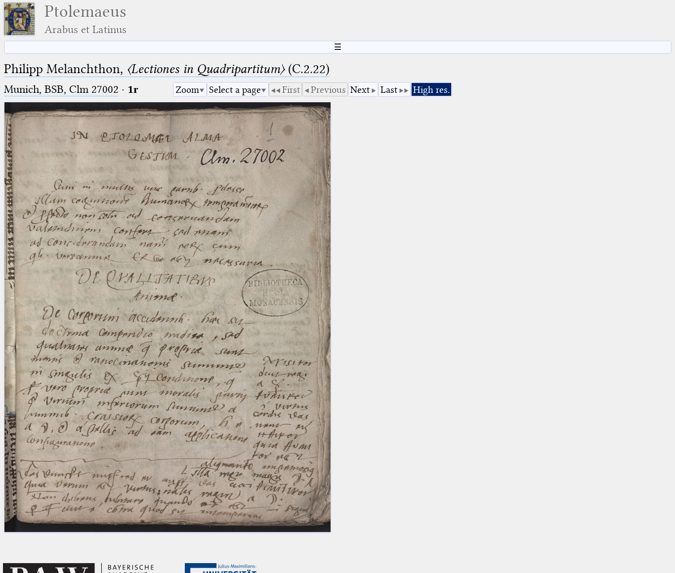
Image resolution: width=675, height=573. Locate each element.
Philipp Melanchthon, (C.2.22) (167, 69)
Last (388, 89)
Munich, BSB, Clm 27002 (61, 89)
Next (360, 89)
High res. (431, 89)
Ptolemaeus (85, 19)
